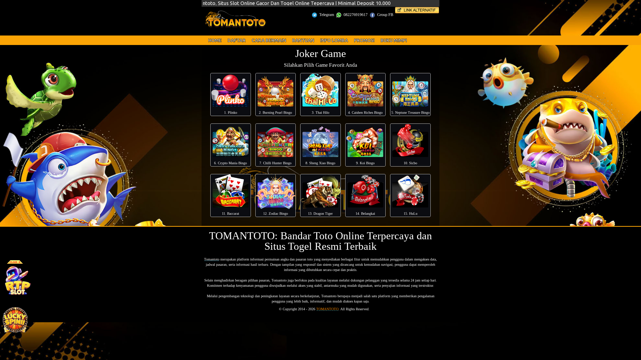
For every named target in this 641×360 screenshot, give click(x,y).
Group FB (385, 14)
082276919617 (356, 14)
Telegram (326, 14)
